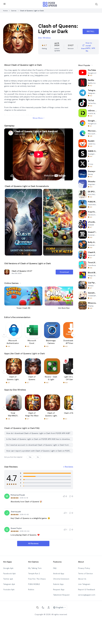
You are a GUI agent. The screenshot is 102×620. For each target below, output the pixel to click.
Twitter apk (8, 579)
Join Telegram (84, 584)
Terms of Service (85, 573)
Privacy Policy (84, 568)
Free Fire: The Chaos (37, 579)
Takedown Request (61, 595)
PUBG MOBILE (34, 584)
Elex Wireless (44, 37)
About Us (82, 579)
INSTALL (91, 31)
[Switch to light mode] (43, 607)
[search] (96, 4)
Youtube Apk (8, 589)
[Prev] (9, 222)
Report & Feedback (86, 589)
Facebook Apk (9, 573)
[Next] (68, 222)
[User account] (48, 607)
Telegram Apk (9, 584)
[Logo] (50, 4)
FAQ (54, 568)
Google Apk (8, 568)
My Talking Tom (35, 568)
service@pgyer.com (86, 595)
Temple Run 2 (34, 573)
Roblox (31, 589)
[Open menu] (4, 4)
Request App (58, 589)
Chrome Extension (61, 579)
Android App (58, 573)
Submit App (58, 584)
